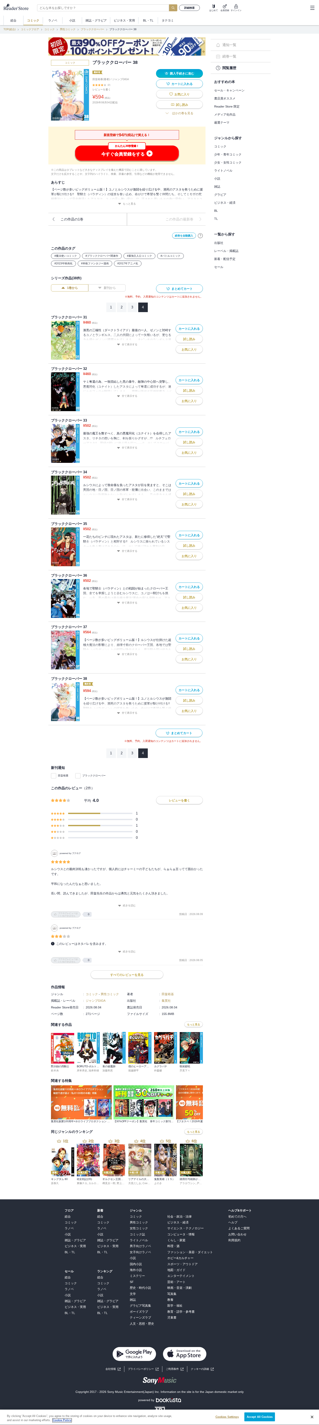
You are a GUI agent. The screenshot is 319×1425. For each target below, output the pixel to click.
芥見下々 (185, 1070)
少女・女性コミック (228, 162)
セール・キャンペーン (229, 90)
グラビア (220, 194)
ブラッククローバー (92, 29)
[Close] (312, 1417)
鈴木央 (55, 1070)
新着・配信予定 (224, 259)
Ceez (146, 1183)
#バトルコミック (170, 255)
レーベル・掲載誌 (226, 251)
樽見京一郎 (108, 1183)
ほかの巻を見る (182, 113)
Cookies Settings (227, 1416)
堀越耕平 (133, 1070)
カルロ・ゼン (96, 1183)
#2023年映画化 (63, 263)
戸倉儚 (200, 1183)
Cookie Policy (62, 1420)
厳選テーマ (221, 122)
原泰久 (55, 1183)
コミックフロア (30, 29)
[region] (159, 1417)
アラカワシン (187, 1183)
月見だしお (134, 1183)
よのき (158, 1183)
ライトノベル (223, 170)
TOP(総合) (9, 29)
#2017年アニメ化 (127, 263)
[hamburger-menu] (312, 8)
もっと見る (129, 203)
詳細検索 (189, 7)
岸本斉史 (82, 1070)
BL (216, 210)
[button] (202, 1369)
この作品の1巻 (72, 219)
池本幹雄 (94, 1070)
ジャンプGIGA (120, 79)
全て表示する (129, 344)
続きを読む (129, 905)
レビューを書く (101, 89)
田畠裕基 (63, 775)
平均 (87, 801)
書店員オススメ (224, 98)
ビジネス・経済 (224, 202)
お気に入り (182, 94)
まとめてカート (182, 288)
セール (218, 267)
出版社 (218, 243)
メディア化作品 (224, 114)
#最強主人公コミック (139, 255)
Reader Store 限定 (227, 106)
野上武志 (122, 1183)
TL (216, 218)
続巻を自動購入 (184, 235)
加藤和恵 (107, 1070)
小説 (217, 178)
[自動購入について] (200, 235)
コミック (49, 29)
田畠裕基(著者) (101, 79)
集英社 (166, 1000)
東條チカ (82, 1183)
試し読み (182, 104)
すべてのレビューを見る (127, 974)
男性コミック (68, 29)
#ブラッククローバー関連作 (102, 255)
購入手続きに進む (182, 73)
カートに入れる (182, 84)
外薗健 (158, 1070)
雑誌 (217, 186)
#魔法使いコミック (65, 255)
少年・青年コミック (228, 154)
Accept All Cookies (260, 1416)
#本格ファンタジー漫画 (95, 263)
